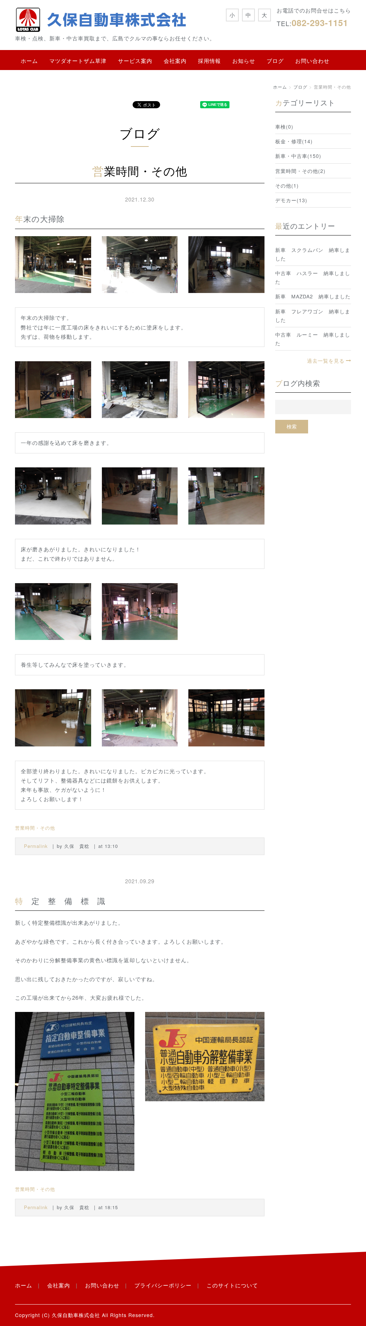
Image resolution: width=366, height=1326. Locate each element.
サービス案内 (135, 60)
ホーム (29, 60)
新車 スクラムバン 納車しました (312, 254)
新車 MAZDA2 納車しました (313, 296)
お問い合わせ (312, 60)
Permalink (36, 846)
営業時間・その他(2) (300, 170)
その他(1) (287, 185)
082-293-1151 (320, 22)
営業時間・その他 (35, 827)
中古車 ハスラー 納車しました (312, 277)
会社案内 (175, 60)
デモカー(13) (291, 200)
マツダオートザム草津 (78, 60)
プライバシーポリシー (163, 1285)
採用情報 (209, 60)
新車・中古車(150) (298, 155)
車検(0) (284, 126)
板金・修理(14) (294, 141)
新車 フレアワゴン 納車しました (312, 315)
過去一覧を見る (326, 360)
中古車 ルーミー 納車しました (312, 339)
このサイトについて (232, 1285)
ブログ (275, 60)
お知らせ (243, 60)
